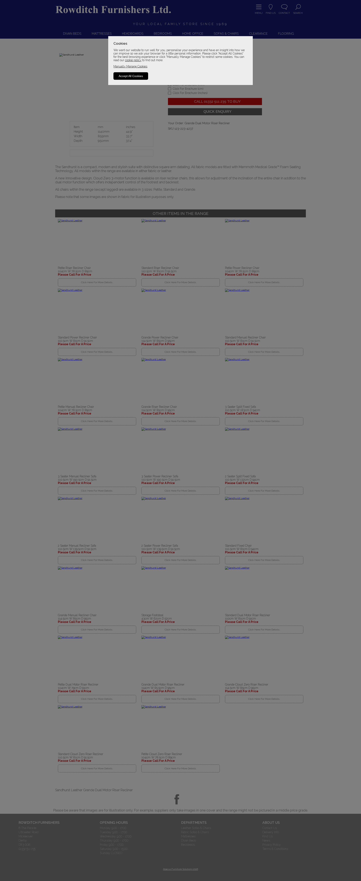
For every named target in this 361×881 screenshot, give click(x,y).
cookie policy (133, 60)
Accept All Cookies (131, 76)
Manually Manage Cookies (130, 66)
